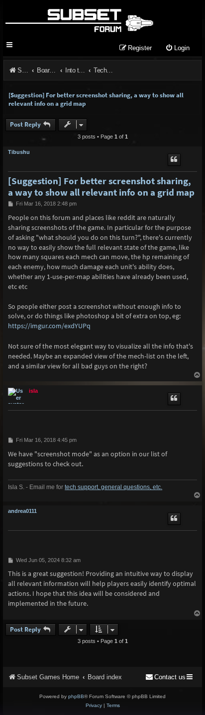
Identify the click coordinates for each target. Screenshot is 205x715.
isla (33, 391)
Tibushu (19, 152)
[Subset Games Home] (79, 19)
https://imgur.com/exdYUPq (49, 325)
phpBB (76, 696)
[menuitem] (177, 48)
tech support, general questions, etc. (113, 487)
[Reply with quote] (174, 160)
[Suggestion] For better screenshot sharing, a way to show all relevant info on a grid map (96, 99)
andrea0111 (22, 511)
